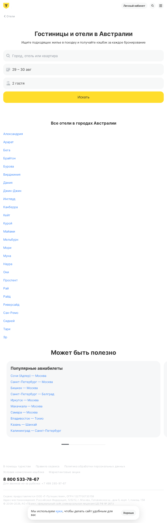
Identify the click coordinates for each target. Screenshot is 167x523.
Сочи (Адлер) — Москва (28, 376)
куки (59, 511)
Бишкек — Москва (24, 388)
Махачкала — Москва (26, 406)
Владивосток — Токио (27, 418)
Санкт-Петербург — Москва (32, 382)
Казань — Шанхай (24, 424)
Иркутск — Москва (24, 400)
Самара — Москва (24, 412)
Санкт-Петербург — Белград (32, 394)
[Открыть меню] (161, 6)
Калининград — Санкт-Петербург (36, 431)
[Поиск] (152, 6)
